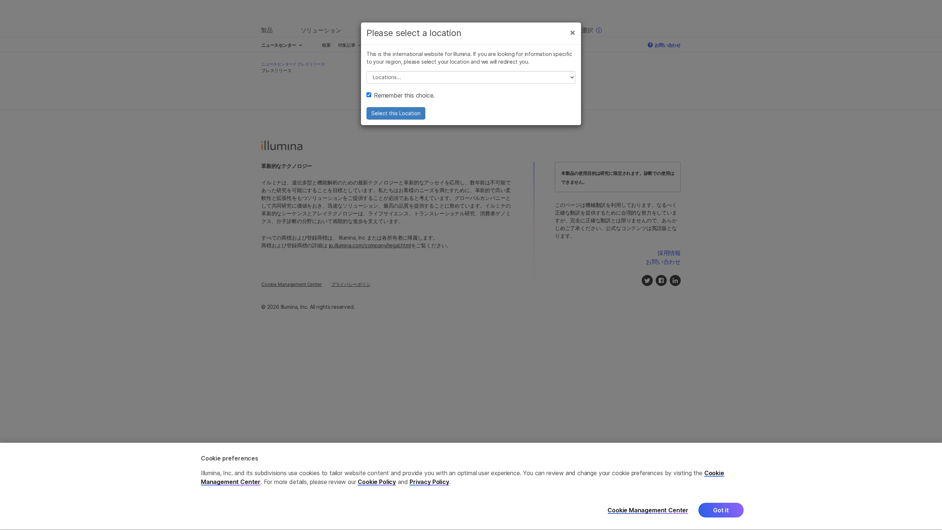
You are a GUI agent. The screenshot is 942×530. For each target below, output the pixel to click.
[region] (471, 486)
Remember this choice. (404, 95)
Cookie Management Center (648, 510)
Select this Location (396, 113)
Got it (721, 510)
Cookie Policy (377, 482)
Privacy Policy (429, 482)
